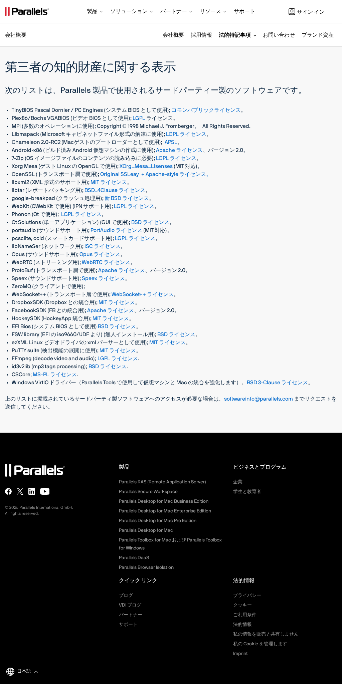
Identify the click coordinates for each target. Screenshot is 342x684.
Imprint (240, 653)
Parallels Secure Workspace (148, 491)
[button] (95, 12)
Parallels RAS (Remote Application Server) (162, 482)
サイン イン (311, 12)
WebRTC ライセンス (106, 262)
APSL (171, 142)
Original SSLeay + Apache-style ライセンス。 (155, 174)
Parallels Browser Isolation (146, 567)
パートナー (130, 615)
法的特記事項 (235, 35)
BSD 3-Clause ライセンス (277, 382)
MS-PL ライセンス (55, 374)
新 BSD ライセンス (127, 198)
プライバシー (247, 595)
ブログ (126, 595)
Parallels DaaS (134, 557)
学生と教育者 (247, 491)
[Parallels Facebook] (8, 491)
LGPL (139, 118)
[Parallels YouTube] (45, 491)
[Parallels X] (20, 491)
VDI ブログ (130, 605)
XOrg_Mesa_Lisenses (146, 166)
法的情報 (242, 624)
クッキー (242, 605)
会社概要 (173, 35)
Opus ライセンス (99, 254)
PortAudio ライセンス (116, 230)
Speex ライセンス (103, 278)
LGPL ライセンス (186, 134)
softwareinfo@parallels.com (258, 399)
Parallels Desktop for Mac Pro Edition (157, 520)
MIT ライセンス (109, 182)
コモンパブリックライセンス (206, 110)
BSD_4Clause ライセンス (114, 190)
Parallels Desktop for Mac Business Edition (163, 501)
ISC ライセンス (102, 246)
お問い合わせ (279, 35)
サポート (128, 624)
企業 (237, 482)
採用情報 (201, 35)
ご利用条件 (244, 615)
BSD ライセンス (150, 222)
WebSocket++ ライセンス (143, 294)
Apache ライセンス (179, 150)
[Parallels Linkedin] (31, 491)
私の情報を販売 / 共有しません (266, 634)
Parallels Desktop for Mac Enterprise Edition (165, 511)
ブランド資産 (318, 35)
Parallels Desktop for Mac (146, 530)
